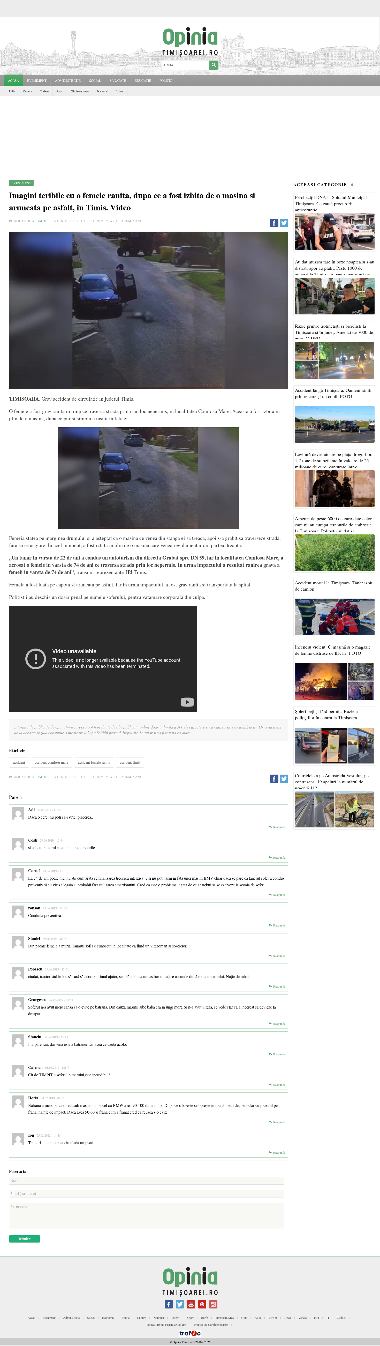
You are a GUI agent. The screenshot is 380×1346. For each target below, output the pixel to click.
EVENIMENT (37, 80)
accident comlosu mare (51, 762)
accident (19, 762)
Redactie (40, 221)
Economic (108, 1317)
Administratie (71, 1317)
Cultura (27, 91)
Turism (44, 91)
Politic (126, 1317)
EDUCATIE (143, 80)
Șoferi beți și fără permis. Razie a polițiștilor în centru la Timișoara (326, 714)
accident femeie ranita (94, 762)
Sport (60, 91)
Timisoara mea (80, 91)
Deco (287, 1317)
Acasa (13, 80)
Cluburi (341, 1317)
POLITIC (165, 80)
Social (91, 1317)
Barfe (204, 1317)
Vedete (302, 1317)
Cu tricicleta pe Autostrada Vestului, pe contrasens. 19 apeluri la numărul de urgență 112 (332, 781)
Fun (316, 1317)
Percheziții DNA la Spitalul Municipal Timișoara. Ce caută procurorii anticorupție (331, 203)
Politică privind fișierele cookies (166, 1324)
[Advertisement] (190, 135)
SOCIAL (95, 80)
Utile (12, 91)
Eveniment (49, 1317)
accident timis (130, 762)
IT (327, 1317)
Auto (258, 1317)
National (102, 91)
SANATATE (118, 80)
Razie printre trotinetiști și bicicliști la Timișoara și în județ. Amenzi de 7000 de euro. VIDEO (334, 332)
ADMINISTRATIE (68, 80)
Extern (120, 91)
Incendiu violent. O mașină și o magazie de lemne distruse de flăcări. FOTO (333, 650)
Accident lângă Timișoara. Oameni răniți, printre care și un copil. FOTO (334, 393)
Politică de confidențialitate (211, 1324)
